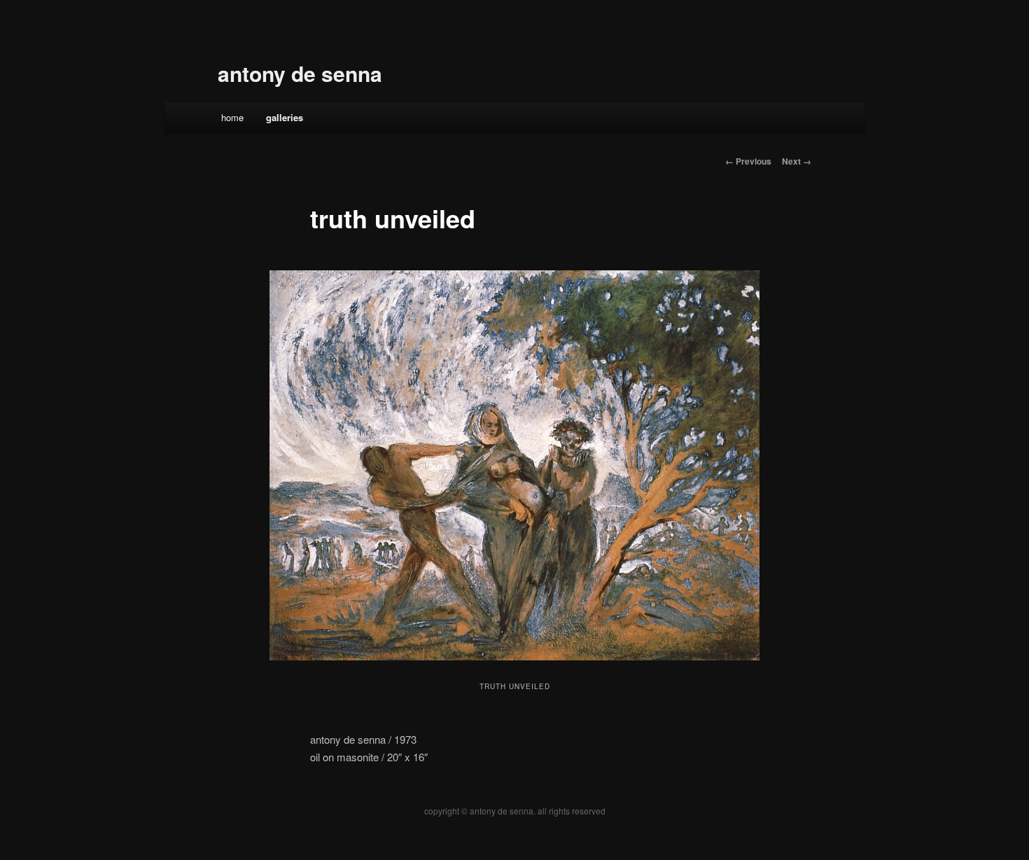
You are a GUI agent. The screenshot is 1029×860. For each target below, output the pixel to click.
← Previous (748, 161)
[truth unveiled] (514, 465)
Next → (796, 161)
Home (232, 117)
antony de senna (300, 73)
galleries (284, 117)
